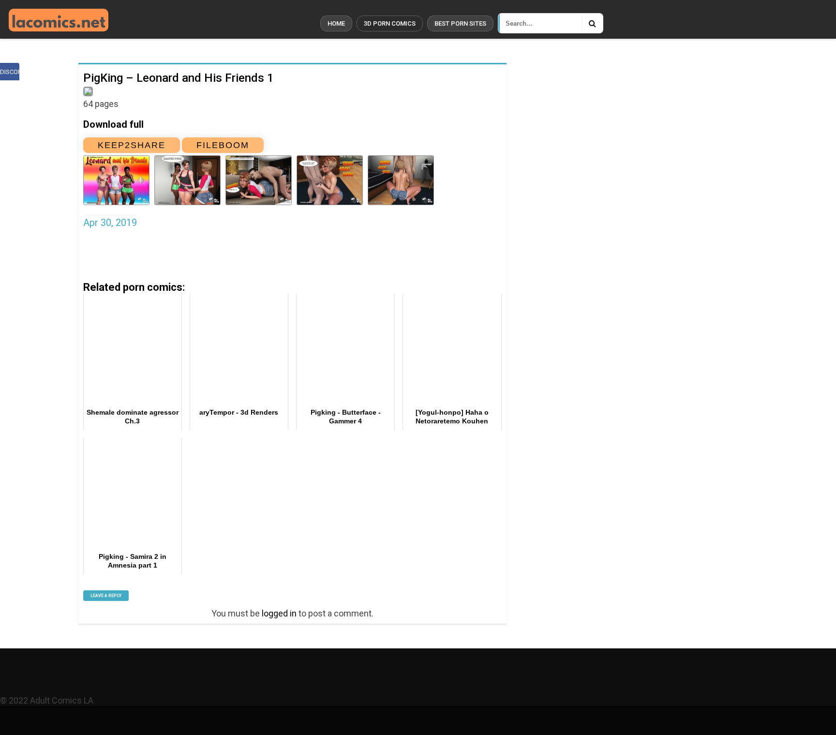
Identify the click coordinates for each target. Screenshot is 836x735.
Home (336, 23)
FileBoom (222, 145)
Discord (9, 71)
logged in (279, 613)
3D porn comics (390, 23)
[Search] (592, 23)
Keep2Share (131, 145)
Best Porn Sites (460, 23)
